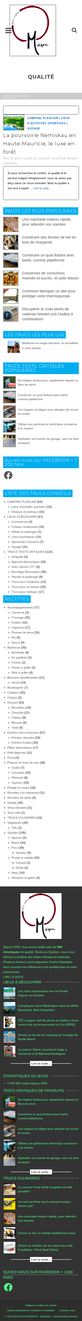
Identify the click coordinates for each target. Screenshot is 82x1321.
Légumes (18, 627)
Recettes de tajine (19, 797)
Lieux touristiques (23, 536)
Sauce (16, 642)
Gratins (16, 622)
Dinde (20, 867)
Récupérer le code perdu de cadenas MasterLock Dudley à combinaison (47, 314)
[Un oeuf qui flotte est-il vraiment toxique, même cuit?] (9, 1204)
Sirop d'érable (16, 807)
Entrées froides (22, 742)
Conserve (18, 612)
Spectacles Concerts (25, 541)
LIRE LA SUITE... (14, 977)
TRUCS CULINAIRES (21, 817)
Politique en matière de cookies (41, 1305)
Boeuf (15, 842)
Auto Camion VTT (23, 566)
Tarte (15, 727)
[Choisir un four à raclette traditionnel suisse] (9, 1233)
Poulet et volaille (22, 857)
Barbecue (13, 647)
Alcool (16, 682)
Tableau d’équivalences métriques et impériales (31, 1310)
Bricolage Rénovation (26, 571)
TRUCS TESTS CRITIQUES (26, 551)
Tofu (14, 827)
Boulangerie (15, 687)
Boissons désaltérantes (22, 677)
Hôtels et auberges (24, 531)
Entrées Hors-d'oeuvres (23, 732)
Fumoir (16, 662)
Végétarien (14, 822)
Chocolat (17, 712)
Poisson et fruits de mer (23, 762)
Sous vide (13, 812)
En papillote (19, 657)
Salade (12, 802)
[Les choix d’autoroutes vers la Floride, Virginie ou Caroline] (9, 993)
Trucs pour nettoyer (25, 591)
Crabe (16, 767)
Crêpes (12, 697)
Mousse (17, 722)
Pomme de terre (22, 632)
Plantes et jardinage (25, 576)
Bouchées (18, 707)
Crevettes (18, 772)
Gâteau (16, 717)
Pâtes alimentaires (19, 747)
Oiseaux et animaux (25, 511)
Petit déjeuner (16, 752)
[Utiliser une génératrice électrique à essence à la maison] (9, 426)
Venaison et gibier (23, 877)
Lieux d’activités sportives (28, 506)
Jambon (21, 852)
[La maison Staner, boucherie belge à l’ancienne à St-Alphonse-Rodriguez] (9, 1051)
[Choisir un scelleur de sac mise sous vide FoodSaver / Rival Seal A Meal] (9, 1247)
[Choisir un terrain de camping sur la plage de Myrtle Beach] (9, 1037)
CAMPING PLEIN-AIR (42, 118)
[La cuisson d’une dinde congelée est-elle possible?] (9, 1189)
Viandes (12, 832)
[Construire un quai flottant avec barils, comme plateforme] (9, 397)
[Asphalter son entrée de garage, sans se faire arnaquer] (9, 441)
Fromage (18, 617)
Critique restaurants (25, 526)
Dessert (12, 702)
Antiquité (17, 556)
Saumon (17, 782)
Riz (14, 637)
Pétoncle (17, 777)
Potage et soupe (18, 787)
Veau (15, 872)
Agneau (17, 837)
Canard (21, 862)
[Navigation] (8, 30)
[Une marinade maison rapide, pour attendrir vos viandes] (9, 1218)
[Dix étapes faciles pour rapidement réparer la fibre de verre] (9, 382)
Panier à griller (21, 667)
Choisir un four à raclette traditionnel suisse (46, 1233)
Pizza (11, 757)
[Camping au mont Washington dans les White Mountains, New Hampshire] (9, 1008)
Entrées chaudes (23, 737)
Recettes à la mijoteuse (22, 792)
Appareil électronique (26, 561)
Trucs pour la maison (26, 586)
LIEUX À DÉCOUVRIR (22, 516)
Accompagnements (20, 607)
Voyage (33, 128)
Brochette (18, 652)
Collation (13, 692)
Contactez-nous (67, 1310)
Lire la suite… (42, 188)
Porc (15, 847)
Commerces (20, 521)
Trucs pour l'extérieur (26, 581)
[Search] (74, 30)
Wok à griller (20, 672)
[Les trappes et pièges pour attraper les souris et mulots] (9, 411)
